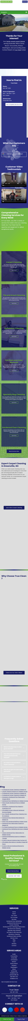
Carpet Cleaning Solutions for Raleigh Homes (14, 791)
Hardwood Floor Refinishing (14, 921)
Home (14, 912)
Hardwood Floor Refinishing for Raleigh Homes (15, 801)
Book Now (25, 1)
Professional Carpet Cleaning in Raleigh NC (14, 789)
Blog (14, 940)
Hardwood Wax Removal (14, 923)
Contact (14, 945)
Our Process (14, 917)
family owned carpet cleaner (15, 41)
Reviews (14, 944)
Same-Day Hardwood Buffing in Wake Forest (14, 821)
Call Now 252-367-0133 (6, 1)
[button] (14, 748)
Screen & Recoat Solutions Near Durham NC (14, 840)
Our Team (14, 915)
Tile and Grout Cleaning (14, 929)
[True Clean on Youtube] (22, 1009)
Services (14, 919)
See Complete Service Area (14, 104)
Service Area (14, 938)
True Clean (14, 8)
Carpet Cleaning (14, 925)
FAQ (14, 942)
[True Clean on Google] (4, 1009)
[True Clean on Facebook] (10, 1009)
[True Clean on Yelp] (16, 1009)
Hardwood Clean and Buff (14, 936)
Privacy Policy (13, 1016)
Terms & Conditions (22, 1016)
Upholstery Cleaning (14, 934)
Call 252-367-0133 (14, 876)
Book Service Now (13, 871)
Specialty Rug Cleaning (14, 930)
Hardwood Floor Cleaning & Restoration (14, 927)
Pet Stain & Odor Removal (14, 932)
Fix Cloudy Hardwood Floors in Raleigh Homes (14, 827)
